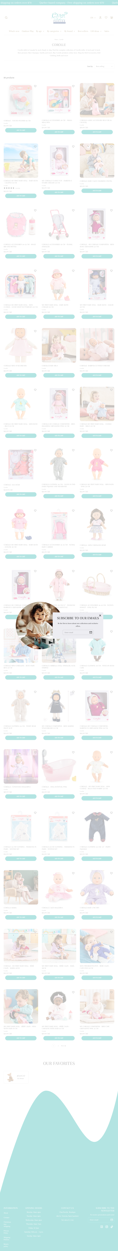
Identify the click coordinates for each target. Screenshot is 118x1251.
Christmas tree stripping (7, 1224)
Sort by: (90, 66)
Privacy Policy (6, 1232)
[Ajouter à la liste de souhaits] (35, 86)
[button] (6, 17)
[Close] (100, 615)
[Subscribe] (111, 1219)
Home (56, 39)
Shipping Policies (7, 1238)
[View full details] (21, 100)
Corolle (61, 39)
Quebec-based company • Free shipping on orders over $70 (59, 2)
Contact (6, 1217)
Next (62, 1046)
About (6, 1213)
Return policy (6, 1245)
